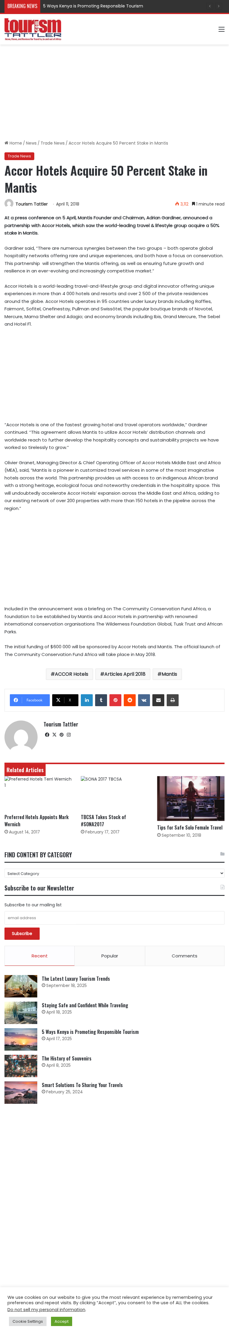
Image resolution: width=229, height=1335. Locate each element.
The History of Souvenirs (67, 1058)
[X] (54, 734)
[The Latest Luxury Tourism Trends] (20, 986)
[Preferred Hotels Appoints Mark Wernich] (38, 793)
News (31, 143)
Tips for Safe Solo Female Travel (189, 827)
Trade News (53, 143)
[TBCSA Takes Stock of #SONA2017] (114, 793)
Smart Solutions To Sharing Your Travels (82, 1085)
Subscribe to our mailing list (33, 905)
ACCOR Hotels (71, 674)
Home (15, 143)
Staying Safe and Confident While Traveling (85, 1005)
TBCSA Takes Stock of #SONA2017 (103, 820)
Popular (109, 956)
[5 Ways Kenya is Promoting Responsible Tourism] (20, 1039)
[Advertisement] (114, 92)
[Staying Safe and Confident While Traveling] (20, 1013)
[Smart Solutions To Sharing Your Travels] (20, 1092)
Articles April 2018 (125, 674)
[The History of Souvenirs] (20, 1066)
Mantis (169, 674)
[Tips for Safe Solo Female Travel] (191, 798)
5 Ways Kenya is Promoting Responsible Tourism (93, 6)
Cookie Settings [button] (28, 1321)
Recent (40, 956)
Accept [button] (62, 1321)
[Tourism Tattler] (32, 29)
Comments (184, 956)
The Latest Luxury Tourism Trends (76, 978)
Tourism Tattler (32, 204)
